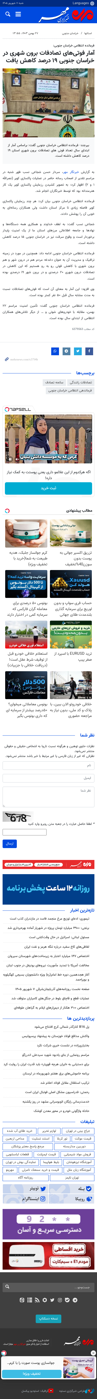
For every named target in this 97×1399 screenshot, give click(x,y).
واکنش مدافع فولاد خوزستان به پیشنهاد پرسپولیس (55, 1036)
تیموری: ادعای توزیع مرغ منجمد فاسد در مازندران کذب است (49, 918)
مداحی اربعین (15, 1138)
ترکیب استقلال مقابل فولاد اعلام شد (64, 1083)
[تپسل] (7, 409)
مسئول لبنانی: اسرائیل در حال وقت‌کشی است (59, 937)
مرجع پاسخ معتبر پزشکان (27, 1146)
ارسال (9, 843)
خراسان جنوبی (70, 33)
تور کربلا (62, 1138)
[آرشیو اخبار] (29, 1300)
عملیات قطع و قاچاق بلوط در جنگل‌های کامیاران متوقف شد (50, 998)
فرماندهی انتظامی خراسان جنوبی (70, 390)
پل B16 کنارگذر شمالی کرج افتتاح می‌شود (61, 1027)
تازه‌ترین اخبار (82, 910)
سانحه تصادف (54, 382)
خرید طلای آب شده (19, 1131)
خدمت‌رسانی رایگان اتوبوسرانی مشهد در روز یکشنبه (56, 1101)
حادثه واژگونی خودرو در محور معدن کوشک (61, 1111)
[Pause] (10, 459)
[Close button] (93, 1353)
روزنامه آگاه (25, 1177)
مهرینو (10, 1170)
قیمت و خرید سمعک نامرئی (40, 1170)
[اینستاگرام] (60, 1300)
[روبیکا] (44, 1300)
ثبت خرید (48, 488)
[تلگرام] (75, 1300)
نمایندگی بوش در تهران (21, 1162)
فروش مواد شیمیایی (77, 1154)
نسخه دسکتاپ (48, 1318)
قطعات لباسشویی (17, 1154)
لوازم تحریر (49, 1131)
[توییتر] (52, 1300)
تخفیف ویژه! (32, 1374)
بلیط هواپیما (51, 1162)
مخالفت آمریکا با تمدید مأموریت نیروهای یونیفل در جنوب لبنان (47, 965)
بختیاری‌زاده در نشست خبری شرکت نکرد (63, 1045)
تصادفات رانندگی (81, 382)
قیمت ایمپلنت (46, 1154)
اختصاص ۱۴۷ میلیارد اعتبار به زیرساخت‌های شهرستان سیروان (48, 956)
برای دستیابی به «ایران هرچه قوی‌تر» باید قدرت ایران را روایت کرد (46, 1064)
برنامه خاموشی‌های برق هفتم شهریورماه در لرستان (56, 1073)
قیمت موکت (83, 1138)
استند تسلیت (40, 1138)
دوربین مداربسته (74, 1146)
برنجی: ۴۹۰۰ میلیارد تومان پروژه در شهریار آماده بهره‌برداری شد (48, 928)
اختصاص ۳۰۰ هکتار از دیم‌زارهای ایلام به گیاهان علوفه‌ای (51, 1007)
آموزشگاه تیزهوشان (79, 1162)
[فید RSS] (37, 1300)
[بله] (67, 1300)
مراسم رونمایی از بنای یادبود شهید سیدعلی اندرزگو (55, 1055)
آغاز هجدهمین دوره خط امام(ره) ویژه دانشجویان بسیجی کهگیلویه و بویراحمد (46, 977)
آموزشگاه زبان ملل (79, 1170)
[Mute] (17, 459)
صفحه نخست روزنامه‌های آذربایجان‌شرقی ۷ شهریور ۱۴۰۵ (52, 989)
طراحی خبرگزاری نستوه (72, 1391)
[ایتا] (22, 1300)
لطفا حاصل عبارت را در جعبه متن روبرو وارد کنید (61, 824)
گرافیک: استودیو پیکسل (35, 1391)
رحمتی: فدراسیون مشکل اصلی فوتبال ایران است (57, 1092)
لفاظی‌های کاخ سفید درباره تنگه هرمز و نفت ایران (56, 947)
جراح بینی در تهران (78, 1131)
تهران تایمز (72, 1177)
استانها (88, 33)
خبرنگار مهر (72, 172)
